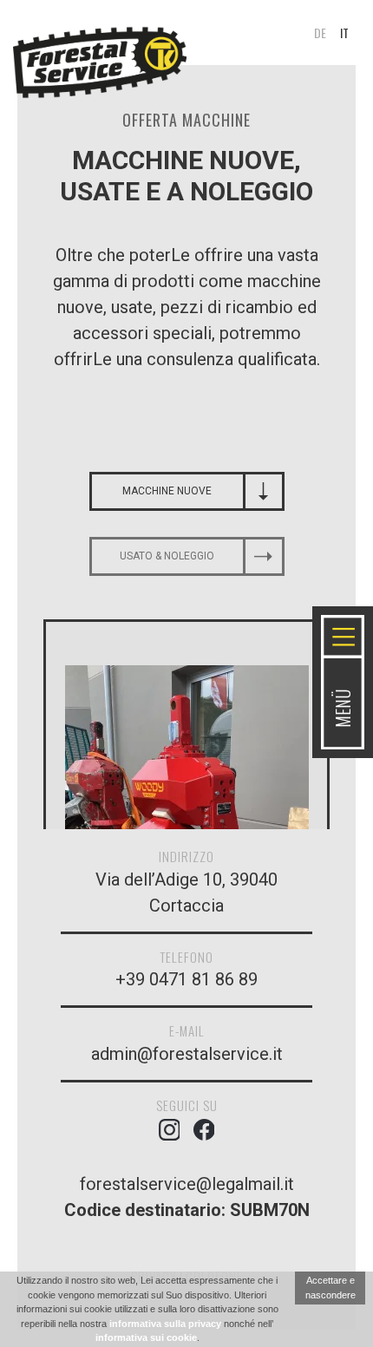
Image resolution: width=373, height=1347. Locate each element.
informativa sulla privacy (165, 1323)
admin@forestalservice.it (187, 1053)
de (320, 32)
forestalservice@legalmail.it (187, 1184)
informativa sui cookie (146, 1337)
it (344, 32)
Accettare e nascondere (330, 1287)
